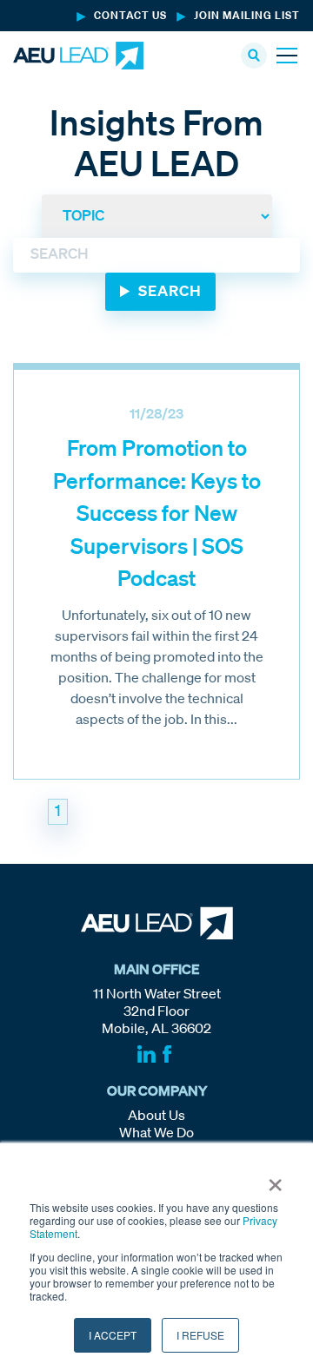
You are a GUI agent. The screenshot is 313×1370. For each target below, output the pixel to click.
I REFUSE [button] (200, 1334)
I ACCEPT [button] (113, 1334)
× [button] (275, 1179)
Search (170, 292)
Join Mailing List (247, 16)
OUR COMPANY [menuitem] (157, 1092)
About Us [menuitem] (156, 1116)
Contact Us (130, 16)
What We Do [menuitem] (156, 1134)
